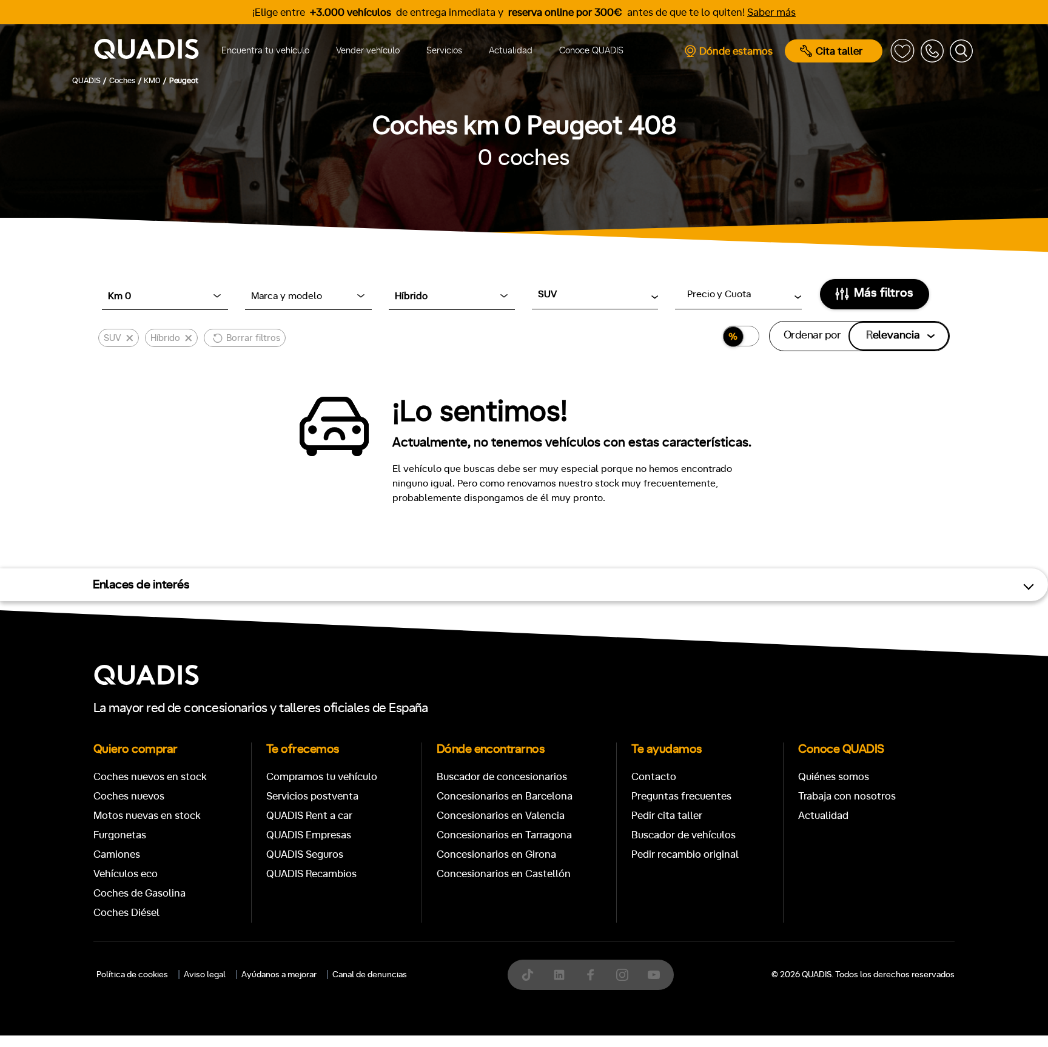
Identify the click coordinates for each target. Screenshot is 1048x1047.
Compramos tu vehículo (321, 777)
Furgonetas (119, 835)
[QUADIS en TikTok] (527, 975)
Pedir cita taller (666, 815)
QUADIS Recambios (311, 874)
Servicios (444, 50)
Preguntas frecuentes (681, 796)
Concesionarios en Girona (496, 854)
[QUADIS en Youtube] (654, 975)
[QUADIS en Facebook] (591, 975)
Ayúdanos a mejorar (279, 975)
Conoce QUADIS (591, 50)
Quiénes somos (833, 777)
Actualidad (510, 50)
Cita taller (839, 51)
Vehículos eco (125, 874)
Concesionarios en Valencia (501, 815)
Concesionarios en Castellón (504, 874)
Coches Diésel (126, 912)
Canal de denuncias (369, 975)
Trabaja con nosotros (847, 796)
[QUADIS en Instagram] (622, 975)
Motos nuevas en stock (147, 815)
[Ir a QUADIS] (146, 51)
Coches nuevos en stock (150, 777)
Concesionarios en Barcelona (505, 796)
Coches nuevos (128, 796)
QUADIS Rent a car (309, 815)
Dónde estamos (736, 51)
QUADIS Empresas (308, 835)
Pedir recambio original (685, 854)
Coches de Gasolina (139, 893)
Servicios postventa (312, 796)
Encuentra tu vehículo (265, 50)
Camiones (116, 854)
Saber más (771, 12)
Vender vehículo (368, 50)
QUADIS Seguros (304, 854)
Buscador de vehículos (683, 835)
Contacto (653, 777)
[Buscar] (961, 50)
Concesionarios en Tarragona (504, 835)
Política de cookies (132, 975)
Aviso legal (205, 975)
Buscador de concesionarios (502, 777)
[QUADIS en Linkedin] (559, 975)
